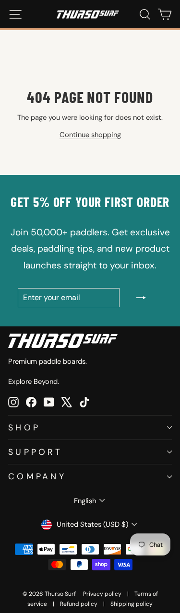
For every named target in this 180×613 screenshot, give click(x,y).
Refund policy (78, 604)
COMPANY (37, 476)
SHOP (24, 427)
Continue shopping (90, 134)
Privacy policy (102, 594)
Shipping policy (131, 604)
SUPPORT (35, 451)
